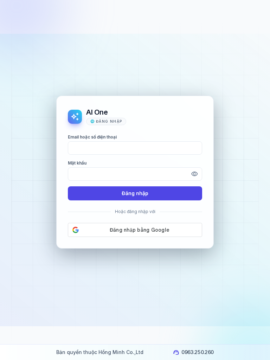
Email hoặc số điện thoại (92, 137)
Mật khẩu (77, 163)
